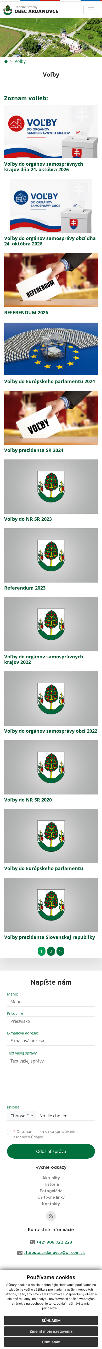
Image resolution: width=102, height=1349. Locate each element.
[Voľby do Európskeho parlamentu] (51, 836)
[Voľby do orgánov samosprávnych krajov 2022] (51, 624)
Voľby (20, 61)
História (51, 1184)
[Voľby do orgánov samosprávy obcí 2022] (51, 698)
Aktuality (51, 1178)
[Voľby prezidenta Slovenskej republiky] (51, 905)
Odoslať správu (51, 1151)
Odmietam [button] (51, 1342)
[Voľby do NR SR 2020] (51, 767)
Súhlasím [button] (51, 1320)
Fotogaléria (51, 1191)
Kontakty (51, 1204)
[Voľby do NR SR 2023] (51, 486)
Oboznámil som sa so (45, 1134)
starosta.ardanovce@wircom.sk (54, 1253)
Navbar (12, 9)
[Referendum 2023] (51, 555)
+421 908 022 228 (54, 1242)
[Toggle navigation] (90, 10)
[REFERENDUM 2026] (51, 280)
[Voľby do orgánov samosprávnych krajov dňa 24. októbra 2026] (51, 131)
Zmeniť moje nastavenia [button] (51, 1331)
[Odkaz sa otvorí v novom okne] (51, 1216)
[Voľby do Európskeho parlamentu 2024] (51, 349)
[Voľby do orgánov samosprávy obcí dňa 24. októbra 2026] (51, 206)
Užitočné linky (51, 1197)
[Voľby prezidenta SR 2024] (51, 418)
